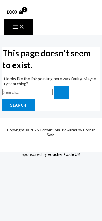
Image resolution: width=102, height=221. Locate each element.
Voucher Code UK (64, 154)
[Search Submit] (61, 92)
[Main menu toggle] (18, 27)
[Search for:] (35, 92)
